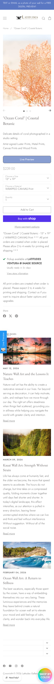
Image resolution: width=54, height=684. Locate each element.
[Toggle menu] (5, 18)
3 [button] (30, 111)
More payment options (27, 227)
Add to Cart (27, 210)
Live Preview (27, 159)
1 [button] (24, 111)
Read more (9, 421)
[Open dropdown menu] (47, 642)
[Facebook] (4, 666)
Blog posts (9, 333)
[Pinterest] (22, 666)
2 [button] (27, 111)
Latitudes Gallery (30, 673)
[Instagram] (16, 666)
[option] (27, 70)
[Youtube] (10, 666)
